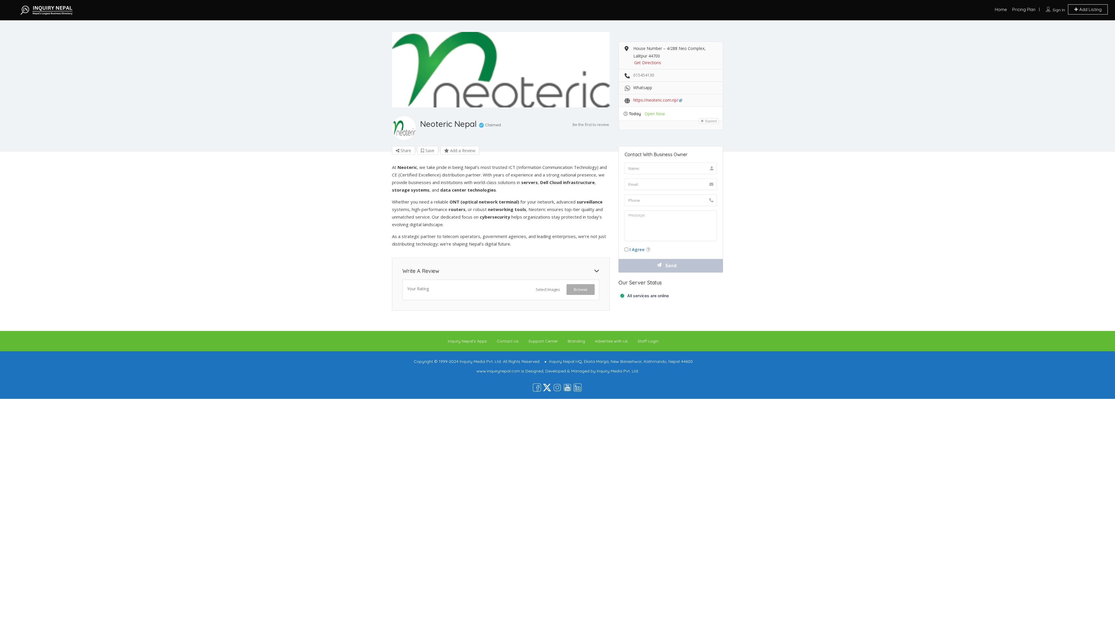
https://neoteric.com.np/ (655, 100)
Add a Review (462, 150)
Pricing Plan (1023, 9)
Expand (710, 121)
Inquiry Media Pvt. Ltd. (618, 371)
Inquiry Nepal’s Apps (467, 341)
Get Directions (647, 62)
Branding (576, 341)
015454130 (643, 75)
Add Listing (1090, 9)
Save (429, 150)
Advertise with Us (611, 341)
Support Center (543, 341)
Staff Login (648, 341)
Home (1001, 9)
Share (405, 150)
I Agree (637, 249)
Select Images (548, 289)
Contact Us (508, 341)
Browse (580, 289)
